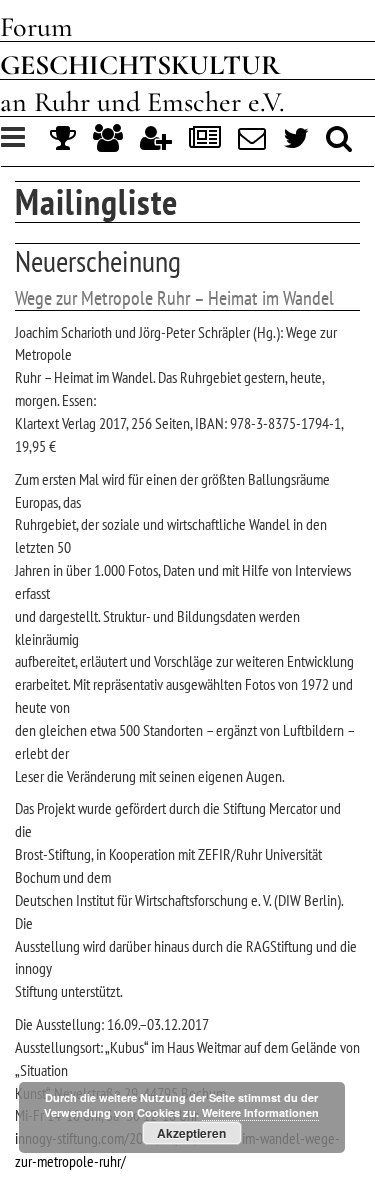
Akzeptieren (191, 1133)
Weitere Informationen (260, 1112)
